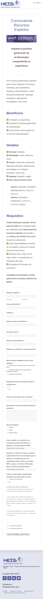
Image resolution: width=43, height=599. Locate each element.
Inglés (10, 430)
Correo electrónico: (13, 304)
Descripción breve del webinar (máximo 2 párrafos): (21, 407)
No (10, 389)
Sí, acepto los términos (15, 526)
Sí (9, 386)
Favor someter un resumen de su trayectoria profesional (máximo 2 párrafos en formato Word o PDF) (18, 442)
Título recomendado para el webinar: (20, 397)
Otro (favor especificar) (15, 374)
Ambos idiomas (13, 432)
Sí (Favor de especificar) (16, 479)
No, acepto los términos (15, 528)
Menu (38, 3)
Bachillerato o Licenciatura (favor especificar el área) (20, 366)
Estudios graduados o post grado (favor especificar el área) (18, 370)
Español (11, 427)
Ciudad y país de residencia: (17, 321)
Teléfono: (10, 313)
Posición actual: (12, 332)
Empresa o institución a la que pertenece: (21, 350)
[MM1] (22, 204)
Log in (5, 568)
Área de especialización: (15, 340)
